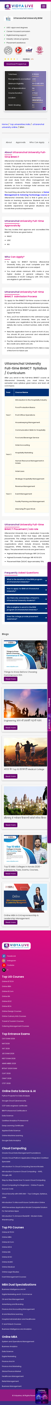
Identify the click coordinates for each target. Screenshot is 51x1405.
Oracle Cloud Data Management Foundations (21, 1153)
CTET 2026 (6, 1083)
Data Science (7, 1115)
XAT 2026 (6, 1048)
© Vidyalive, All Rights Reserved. (25, 1395)
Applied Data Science (11, 1130)
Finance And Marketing (11, 1366)
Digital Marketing (9, 1356)
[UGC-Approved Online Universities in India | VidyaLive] (25, 946)
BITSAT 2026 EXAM (9, 1068)
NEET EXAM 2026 (8, 1058)
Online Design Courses (11, 1011)
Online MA (6, 1252)
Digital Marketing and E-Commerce (17, 1294)
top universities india (20, 124)
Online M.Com (8, 1242)
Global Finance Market (11, 1371)
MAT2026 (6, 1043)
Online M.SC (7, 1257)
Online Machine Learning (12, 1135)
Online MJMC (7, 1262)
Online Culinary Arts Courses (14, 1016)
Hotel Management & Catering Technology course (27, 193)
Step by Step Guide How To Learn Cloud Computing (23, 1180)
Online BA (6, 996)
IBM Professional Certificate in (14, 1110)
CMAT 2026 (6, 1078)
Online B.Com (7, 991)
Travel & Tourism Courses (13, 1021)
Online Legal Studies (10, 1272)
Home (5, 124)
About (9, 142)
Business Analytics (9, 1346)
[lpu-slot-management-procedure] (25, 654)
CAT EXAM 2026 (8, 1038)
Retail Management (10, 1381)
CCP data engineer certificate (14, 1105)
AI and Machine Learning (12, 1314)
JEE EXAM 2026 (8, 1053)
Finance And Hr (8, 1361)
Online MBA (7, 1237)
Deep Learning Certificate (13, 1125)
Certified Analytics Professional (15, 1120)
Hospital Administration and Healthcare (18, 1319)
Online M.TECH (8, 1232)
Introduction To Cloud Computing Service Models (23, 1166)
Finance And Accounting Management (18, 1309)
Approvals (21, 142)
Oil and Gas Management (13, 1299)
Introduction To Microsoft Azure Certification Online (23, 1202)
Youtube (10, 965)
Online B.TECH (8, 981)
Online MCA (7, 1247)
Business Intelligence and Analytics (17, 1329)
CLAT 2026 (6, 1073)
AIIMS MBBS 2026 (9, 1063)
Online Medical (8, 1267)
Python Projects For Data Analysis (16, 1096)
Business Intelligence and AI (14, 1289)
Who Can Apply (36, 142)
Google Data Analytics (11, 1140)
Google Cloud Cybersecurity (14, 1100)
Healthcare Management (13, 1376)
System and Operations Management (18, 1341)
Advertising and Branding (12, 1304)
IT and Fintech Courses (11, 1324)
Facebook (11, 956)
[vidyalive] (19, 6)
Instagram (11, 960)
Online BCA (6, 1006)
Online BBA (6, 986)
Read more (11, 679)
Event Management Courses (14, 1277)
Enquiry (49, 702)
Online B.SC (7, 1001)
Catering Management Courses (15, 1026)
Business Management (11, 1386)
